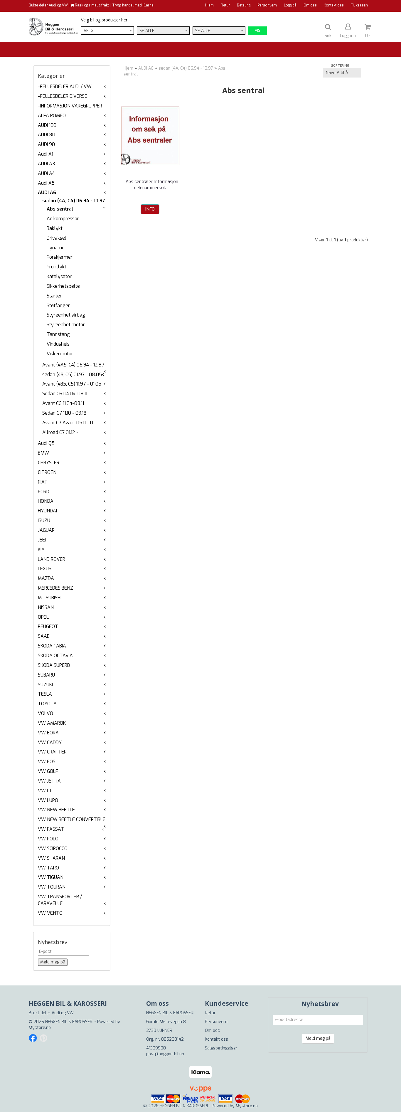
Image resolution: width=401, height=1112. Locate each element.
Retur (225, 5)
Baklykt (55, 228)
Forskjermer (60, 257)
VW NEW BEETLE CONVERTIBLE (71, 819)
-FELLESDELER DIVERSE (62, 96)
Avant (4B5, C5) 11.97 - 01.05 (71, 384)
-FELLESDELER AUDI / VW (65, 86)
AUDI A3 (46, 164)
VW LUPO (48, 800)
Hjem (209, 5)
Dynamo (56, 248)
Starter (54, 296)
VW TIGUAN (50, 877)
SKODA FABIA (52, 646)
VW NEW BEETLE (56, 810)
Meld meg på (318, 1038)
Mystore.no (40, 1027)
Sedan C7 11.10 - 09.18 (64, 413)
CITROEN (47, 472)
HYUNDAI (47, 511)
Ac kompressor (63, 219)
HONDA (45, 501)
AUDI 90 (46, 144)
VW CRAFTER (52, 752)
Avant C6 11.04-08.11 (63, 403)
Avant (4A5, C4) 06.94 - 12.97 (73, 365)
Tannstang (58, 334)
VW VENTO (50, 913)
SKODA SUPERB (54, 665)
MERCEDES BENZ (55, 588)
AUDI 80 (46, 135)
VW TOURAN (51, 887)
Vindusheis (58, 344)
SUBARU (46, 675)
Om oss (310, 5)
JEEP (43, 540)
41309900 (156, 1048)
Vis (257, 30)
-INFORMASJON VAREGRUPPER (70, 106)
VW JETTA (49, 781)
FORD (43, 492)
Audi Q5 (46, 443)
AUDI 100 (47, 125)
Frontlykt (56, 267)
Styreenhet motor (66, 325)
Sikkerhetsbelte (63, 286)
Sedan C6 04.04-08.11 (64, 394)
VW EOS (46, 761)
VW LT (45, 791)
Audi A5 (46, 183)
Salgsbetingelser (221, 1048)
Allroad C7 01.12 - (60, 432)
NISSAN (46, 607)
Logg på (290, 5)
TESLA (45, 694)
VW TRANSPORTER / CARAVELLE (60, 900)
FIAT (43, 482)
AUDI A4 (46, 173)
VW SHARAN (51, 858)
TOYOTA (47, 704)
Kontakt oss (334, 5)
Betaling (243, 5)
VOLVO (45, 713)
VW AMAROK (52, 723)
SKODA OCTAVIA (55, 655)
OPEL (43, 617)
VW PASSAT (51, 829)
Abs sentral (60, 209)
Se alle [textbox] (146, 30)
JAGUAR (46, 530)
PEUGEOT (48, 626)
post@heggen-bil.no (165, 1054)
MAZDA (46, 578)
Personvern (267, 5)
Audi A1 (45, 154)
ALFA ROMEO (52, 115)
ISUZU (44, 520)
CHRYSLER (48, 463)
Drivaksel (56, 238)
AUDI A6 (47, 192)
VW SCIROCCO (53, 848)
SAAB (44, 636)
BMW (43, 453)
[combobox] (107, 30)
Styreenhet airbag (66, 315)
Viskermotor (60, 354)
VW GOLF (48, 771)
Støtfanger (58, 305)
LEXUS (44, 569)
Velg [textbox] (88, 30)
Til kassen (359, 5)
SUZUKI (45, 685)
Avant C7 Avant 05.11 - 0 (67, 423)
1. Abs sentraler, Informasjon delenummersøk (150, 185)
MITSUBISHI (49, 598)
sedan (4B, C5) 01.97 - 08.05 (72, 374)
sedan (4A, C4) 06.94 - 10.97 (73, 201)
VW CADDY (50, 742)
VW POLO (48, 839)
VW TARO (48, 868)
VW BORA (48, 733)
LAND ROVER (51, 559)
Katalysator (59, 276)
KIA (41, 549)
